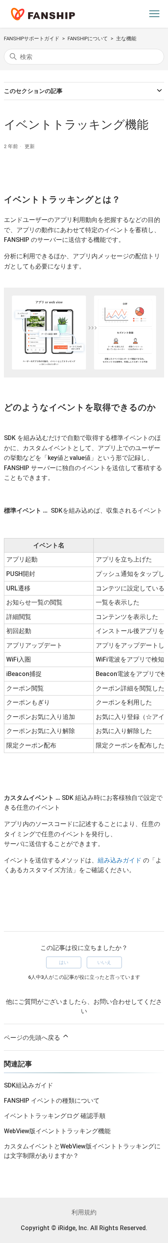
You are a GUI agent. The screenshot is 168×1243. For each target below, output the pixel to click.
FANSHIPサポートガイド (31, 38)
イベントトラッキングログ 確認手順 (54, 1116)
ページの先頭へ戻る (33, 1037)
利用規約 (84, 1212)
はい (63, 962)
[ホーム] (43, 14)
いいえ (104, 962)
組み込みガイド (119, 860)
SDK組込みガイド (28, 1085)
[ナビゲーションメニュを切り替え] (154, 14)
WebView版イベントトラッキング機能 (57, 1131)
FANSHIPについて (88, 38)
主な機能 (126, 38)
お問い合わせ (112, 1001)
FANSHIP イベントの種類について (52, 1100)
